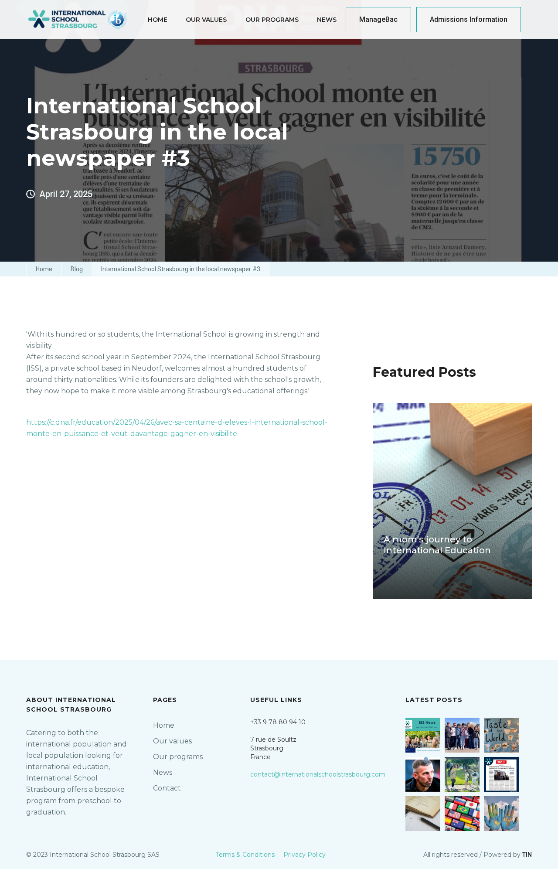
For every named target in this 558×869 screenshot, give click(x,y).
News (327, 20)
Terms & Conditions (245, 855)
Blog (77, 269)
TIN (527, 854)
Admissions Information (468, 19)
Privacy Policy (304, 855)
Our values (172, 741)
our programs (272, 20)
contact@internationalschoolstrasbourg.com (317, 774)
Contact (167, 788)
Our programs (178, 757)
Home (44, 269)
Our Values (206, 20)
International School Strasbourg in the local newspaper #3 (180, 269)
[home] (78, 20)
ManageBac (378, 19)
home (157, 20)
